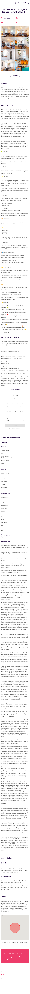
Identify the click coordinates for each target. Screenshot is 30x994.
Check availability (22, 2)
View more (15, 75)
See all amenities (8, 535)
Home (2, 974)
